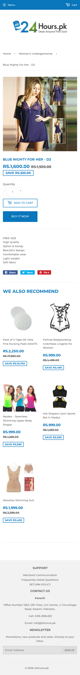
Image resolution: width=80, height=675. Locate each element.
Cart (74, 4)
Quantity (9, 184)
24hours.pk (41, 668)
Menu (11, 4)
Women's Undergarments (35, 53)
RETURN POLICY (40, 584)
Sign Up (70, 650)
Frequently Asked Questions (40, 579)
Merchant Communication (40, 575)
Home (7, 53)
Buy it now (20, 216)
